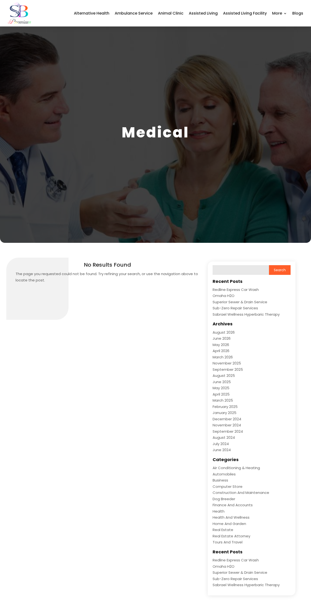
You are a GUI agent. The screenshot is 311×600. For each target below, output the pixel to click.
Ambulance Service (134, 13)
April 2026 (221, 350)
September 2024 (228, 431)
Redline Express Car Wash (236, 289)
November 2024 (227, 425)
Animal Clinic (170, 13)
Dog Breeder (224, 498)
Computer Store (227, 486)
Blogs (297, 13)
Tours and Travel (227, 542)
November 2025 (227, 363)
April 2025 (221, 394)
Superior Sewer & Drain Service (240, 301)
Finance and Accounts (233, 504)
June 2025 (222, 381)
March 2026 (223, 357)
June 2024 (222, 449)
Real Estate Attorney (231, 536)
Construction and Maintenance (241, 492)
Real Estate (223, 529)
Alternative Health (91, 13)
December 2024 (227, 419)
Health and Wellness (231, 517)
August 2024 (224, 437)
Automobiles (224, 474)
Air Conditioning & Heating (236, 467)
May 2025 (221, 387)
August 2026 (224, 332)
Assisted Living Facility (245, 13)
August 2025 (224, 375)
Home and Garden (229, 523)
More (277, 13)
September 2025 (228, 369)
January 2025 (224, 412)
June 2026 (222, 338)
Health (219, 511)
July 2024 (221, 443)
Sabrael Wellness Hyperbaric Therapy (246, 314)
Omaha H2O (223, 295)
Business (220, 480)
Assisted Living (203, 13)
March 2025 (223, 400)
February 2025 (225, 406)
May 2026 (221, 344)
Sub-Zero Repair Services (235, 308)
